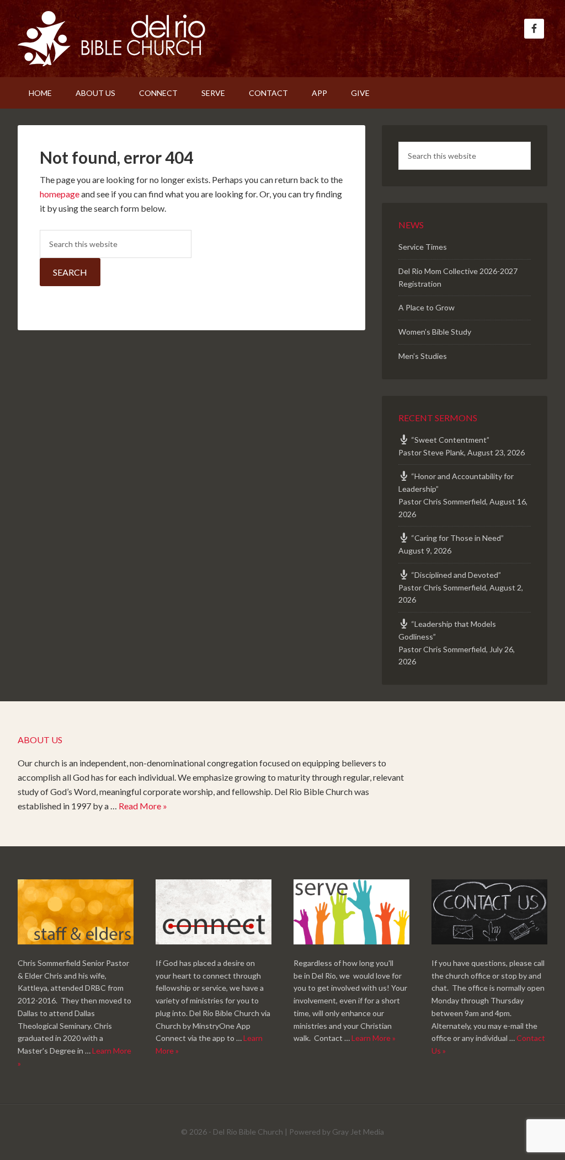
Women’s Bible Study (434, 331)
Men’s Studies (422, 356)
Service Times (422, 246)
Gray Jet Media (358, 1131)
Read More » (143, 806)
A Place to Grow (426, 307)
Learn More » (373, 1038)
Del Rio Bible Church (111, 38)
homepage (59, 194)
